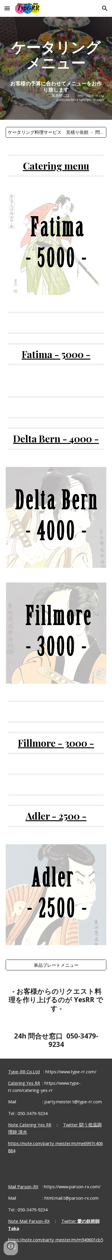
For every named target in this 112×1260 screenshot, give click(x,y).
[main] (56, 68)
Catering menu (56, 165)
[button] (7, 8)
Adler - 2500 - (56, 815)
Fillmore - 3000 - (56, 742)
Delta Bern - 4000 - (56, 438)
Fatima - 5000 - (56, 354)
